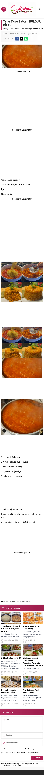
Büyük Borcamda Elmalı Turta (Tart (8, 691)
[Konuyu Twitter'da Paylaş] (21, 39)
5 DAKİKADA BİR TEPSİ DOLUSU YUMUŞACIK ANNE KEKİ (10, 628)
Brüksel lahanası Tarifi (11, 658)
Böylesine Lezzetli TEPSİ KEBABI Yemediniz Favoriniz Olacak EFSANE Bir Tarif (33, 662)
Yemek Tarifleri (20, 34)
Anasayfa (6, 29)
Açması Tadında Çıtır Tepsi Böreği (31, 627)
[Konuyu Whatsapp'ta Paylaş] (26, 39)
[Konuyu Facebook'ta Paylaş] (17, 39)
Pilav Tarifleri (15, 29)
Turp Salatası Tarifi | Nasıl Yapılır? (31, 691)
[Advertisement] (22, 94)
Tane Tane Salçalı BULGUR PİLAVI (20, 601)
